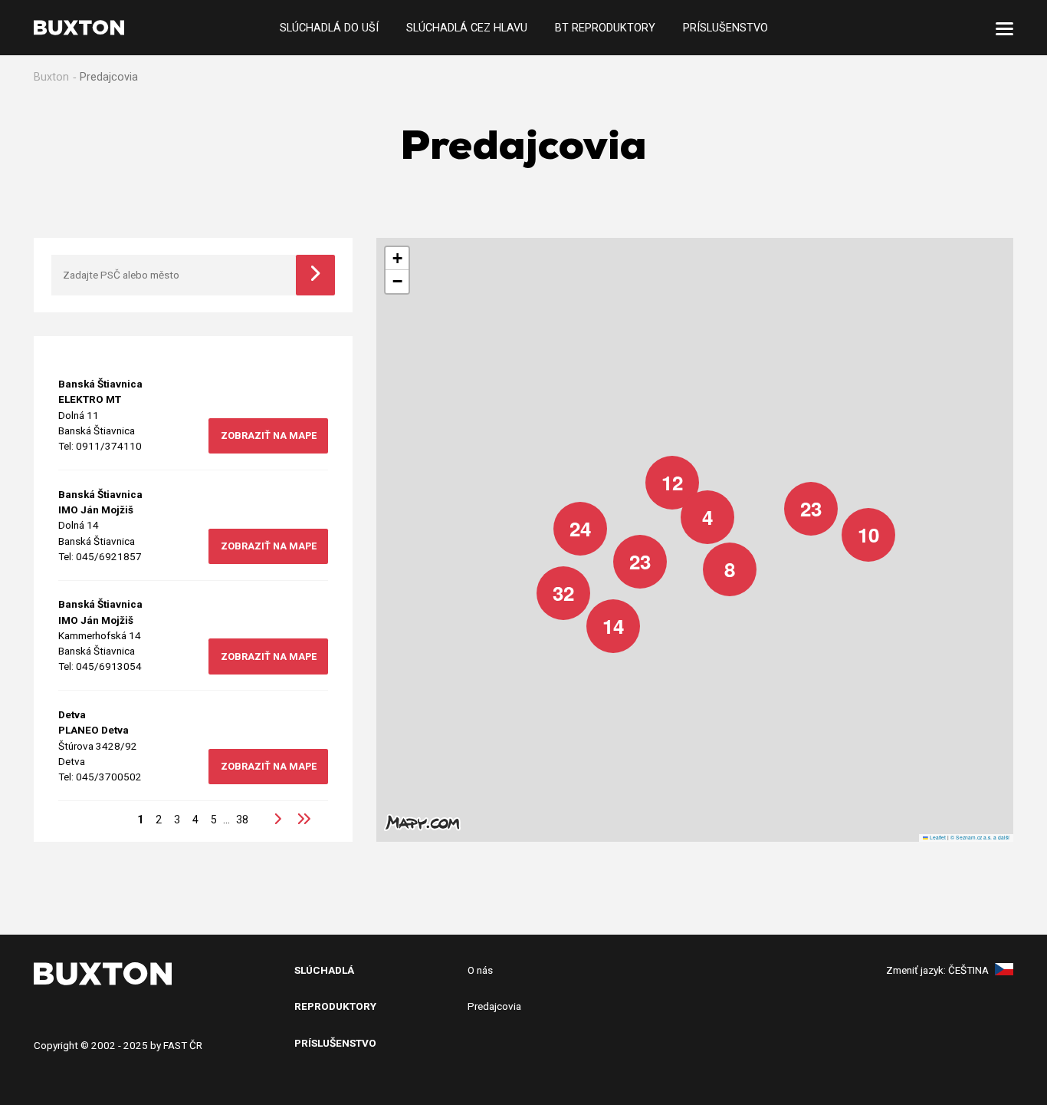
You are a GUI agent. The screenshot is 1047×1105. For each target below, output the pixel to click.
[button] (857, 523)
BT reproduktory (605, 27)
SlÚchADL (320, 970)
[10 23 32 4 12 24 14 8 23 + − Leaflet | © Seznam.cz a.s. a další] (694, 540)
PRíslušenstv (331, 1043)
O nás (480, 970)
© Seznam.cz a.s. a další (979, 837)
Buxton (51, 77)
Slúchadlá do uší (329, 27)
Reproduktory (335, 1006)
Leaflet (937, 837)
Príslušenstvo (725, 27)
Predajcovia (494, 1006)
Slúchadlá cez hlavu (466, 27)
